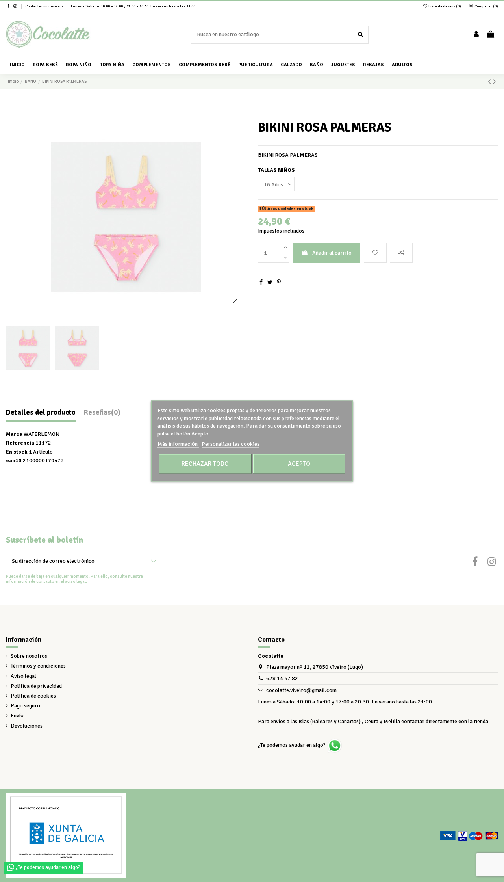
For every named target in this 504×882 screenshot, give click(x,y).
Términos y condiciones (38, 665)
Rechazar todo (205, 463)
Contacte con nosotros (44, 6)
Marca (14, 434)
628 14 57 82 (282, 678)
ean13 (14, 460)
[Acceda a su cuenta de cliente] (476, 35)
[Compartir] (261, 282)
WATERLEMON (41, 434)
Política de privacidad (36, 686)
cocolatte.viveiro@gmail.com (301, 690)
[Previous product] (490, 81)
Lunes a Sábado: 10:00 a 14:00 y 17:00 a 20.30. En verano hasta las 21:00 (133, 6)
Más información (178, 444)
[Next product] (494, 81)
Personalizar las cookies (230, 444)
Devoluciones (27, 725)
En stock (17, 451)
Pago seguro (25, 705)
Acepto (299, 463)
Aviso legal (23, 676)
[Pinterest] (279, 282)
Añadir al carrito (332, 252)
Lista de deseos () (445, 6)
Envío (17, 715)
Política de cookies (33, 695)
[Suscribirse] (153, 561)
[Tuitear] (269, 282)
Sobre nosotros (29, 656)
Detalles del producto (41, 413)
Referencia (20, 442)
